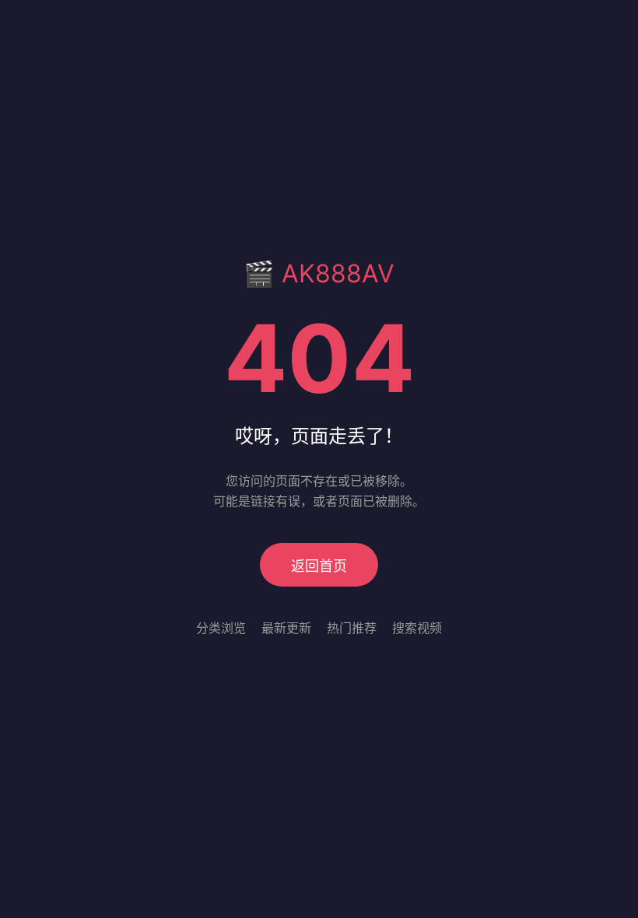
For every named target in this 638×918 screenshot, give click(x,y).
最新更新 (286, 628)
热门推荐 (352, 628)
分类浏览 (221, 628)
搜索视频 (417, 628)
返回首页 (319, 566)
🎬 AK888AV (319, 273)
